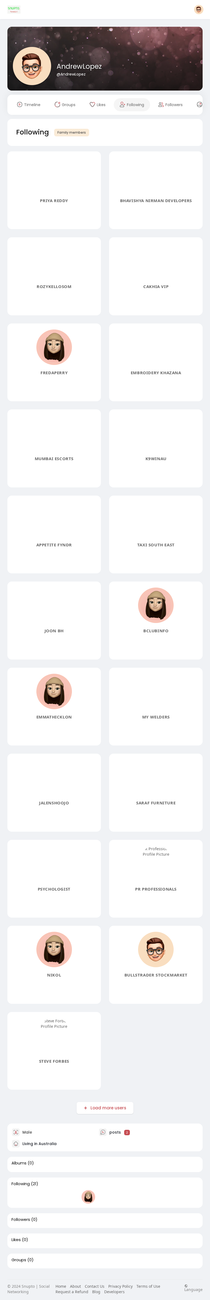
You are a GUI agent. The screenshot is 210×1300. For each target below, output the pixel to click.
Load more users (108, 1108)
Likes (16, 1240)
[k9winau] (141, 1197)
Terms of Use (148, 1286)
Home (61, 1286)
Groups (18, 1260)
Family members (71, 132)
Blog (96, 1291)
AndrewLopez (79, 66)
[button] (199, 9)
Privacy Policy (120, 1286)
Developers (114, 1291)
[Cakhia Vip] (71, 1197)
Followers (20, 1219)
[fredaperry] (88, 1197)
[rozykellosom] (53, 1197)
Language (193, 1289)
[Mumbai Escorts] (123, 1197)
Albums (19, 1163)
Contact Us (94, 1286)
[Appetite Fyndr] (158, 1197)
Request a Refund (72, 1291)
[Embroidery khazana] (106, 1197)
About (75, 1286)
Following (20, 1184)
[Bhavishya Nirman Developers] (36, 1197)
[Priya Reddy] (18, 1197)
